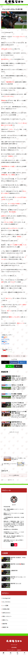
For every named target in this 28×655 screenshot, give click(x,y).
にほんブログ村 (5, 339)
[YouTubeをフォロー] (15, 544)
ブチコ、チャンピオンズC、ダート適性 (17, 356)
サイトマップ (14, 644)
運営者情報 (14, 647)
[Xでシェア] (5, 470)
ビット (14, 504)
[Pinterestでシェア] (8, 477)
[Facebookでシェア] (5, 473)
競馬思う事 (5, 356)
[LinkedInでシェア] (14, 477)
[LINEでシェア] (23, 473)
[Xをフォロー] (12, 544)
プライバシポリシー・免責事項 (14, 650)
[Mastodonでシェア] (11, 470)
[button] (20, 477)
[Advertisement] (14, 443)
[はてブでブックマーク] (17, 473)
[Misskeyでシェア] (23, 470)
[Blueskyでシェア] (17, 470)
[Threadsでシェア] (11, 473)
